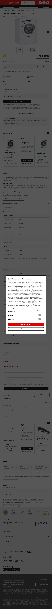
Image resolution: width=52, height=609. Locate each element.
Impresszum (16, 308)
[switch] (39, 315)
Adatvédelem (10, 308)
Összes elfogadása (26, 324)
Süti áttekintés (22, 308)
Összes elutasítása (26, 329)
